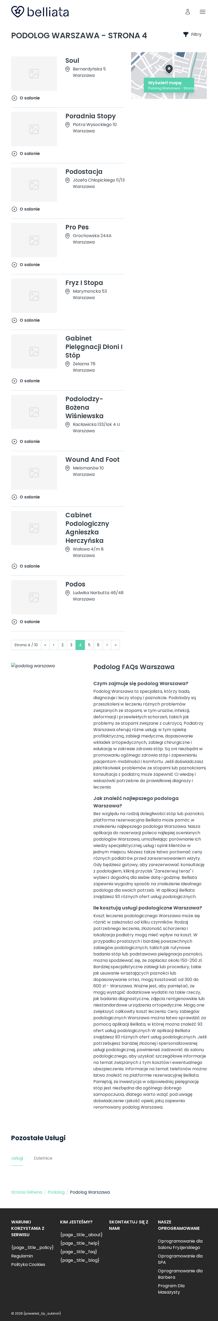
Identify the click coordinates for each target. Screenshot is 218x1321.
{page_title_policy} (32, 1247)
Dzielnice (43, 1158)
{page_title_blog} (79, 1260)
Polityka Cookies (28, 1264)
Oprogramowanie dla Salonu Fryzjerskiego (180, 1244)
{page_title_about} (81, 1235)
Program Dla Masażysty (171, 1289)
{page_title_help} (79, 1243)
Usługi (17, 1158)
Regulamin (22, 1256)
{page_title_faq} (78, 1252)
